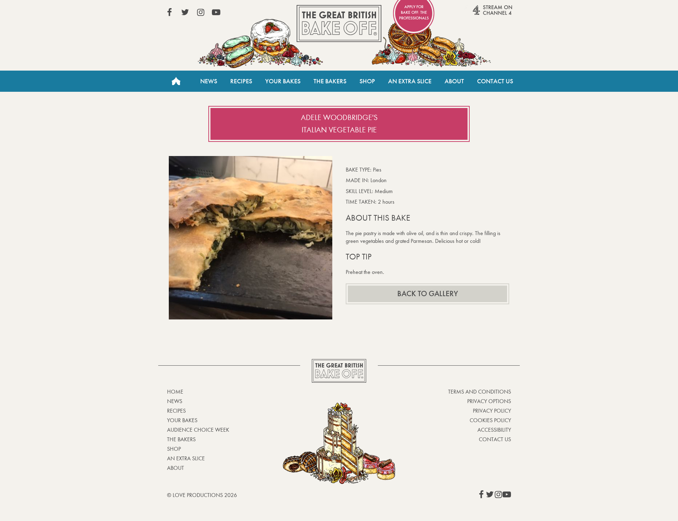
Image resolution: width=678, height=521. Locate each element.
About (454, 81)
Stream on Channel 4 (479, 14)
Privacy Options (489, 401)
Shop (367, 81)
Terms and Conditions (479, 391)
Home (176, 81)
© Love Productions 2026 (202, 495)
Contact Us (495, 81)
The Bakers (330, 81)
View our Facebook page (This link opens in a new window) (169, 12)
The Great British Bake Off (339, 23)
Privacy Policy (492, 410)
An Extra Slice (410, 81)
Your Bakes (283, 81)
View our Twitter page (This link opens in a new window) (185, 12)
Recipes (241, 81)
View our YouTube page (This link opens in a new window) (216, 12)
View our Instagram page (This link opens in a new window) (200, 12)
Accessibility (494, 429)
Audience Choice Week (198, 429)
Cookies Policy (490, 420)
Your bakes (182, 420)
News (208, 81)
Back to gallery (427, 293)
